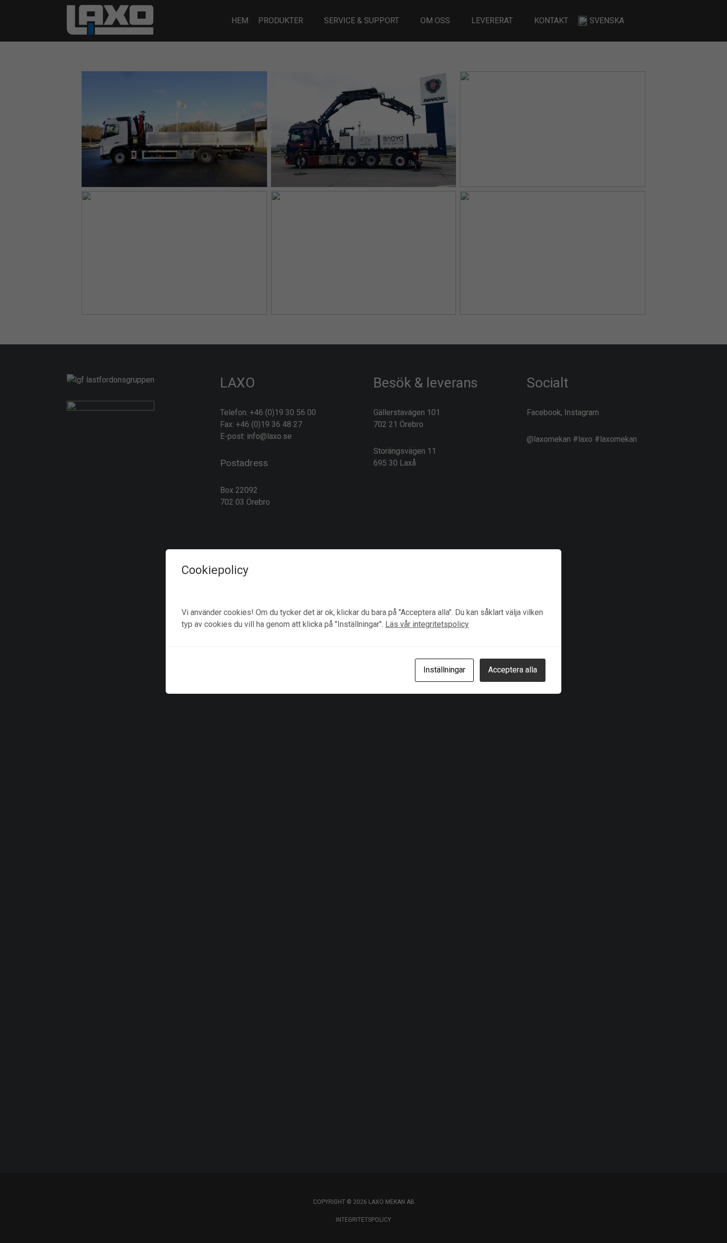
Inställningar (444, 669)
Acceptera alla (512, 669)
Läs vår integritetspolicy (427, 624)
